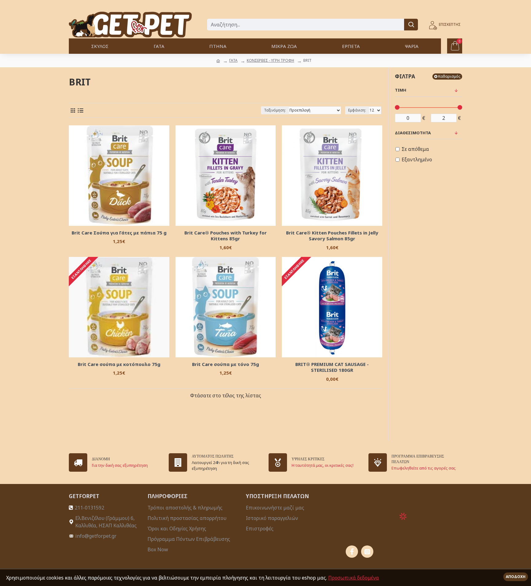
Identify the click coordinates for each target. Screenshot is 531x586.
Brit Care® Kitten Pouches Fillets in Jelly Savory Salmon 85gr (332, 236)
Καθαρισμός (449, 76)
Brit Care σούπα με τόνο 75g (225, 364)
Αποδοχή (515, 576)
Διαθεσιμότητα (413, 133)
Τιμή (400, 90)
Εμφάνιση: (357, 110)
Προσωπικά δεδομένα (353, 577)
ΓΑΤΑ (233, 60)
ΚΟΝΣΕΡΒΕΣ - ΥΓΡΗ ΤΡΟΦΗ (270, 60)
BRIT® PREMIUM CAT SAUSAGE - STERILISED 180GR (332, 367)
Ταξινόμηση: (275, 110)
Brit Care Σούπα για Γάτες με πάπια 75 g (119, 233)
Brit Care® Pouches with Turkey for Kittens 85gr (225, 236)
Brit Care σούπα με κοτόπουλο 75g (119, 364)
